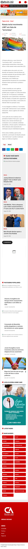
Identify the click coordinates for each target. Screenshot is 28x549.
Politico (5, 486)
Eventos (5, 457)
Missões (5, 474)
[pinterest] (16, 149)
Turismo (5, 495)
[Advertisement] (12, 269)
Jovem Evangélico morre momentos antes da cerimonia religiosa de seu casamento (13, 350)
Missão (17, 470)
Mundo (17, 474)
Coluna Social (18, 445)
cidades (17, 441)
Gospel (4, 462)
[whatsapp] (12, 149)
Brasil (11, 21)
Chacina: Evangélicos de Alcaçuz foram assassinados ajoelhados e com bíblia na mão (13, 301)
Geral (16, 457)
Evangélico (5, 453)
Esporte (17, 449)
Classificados (6, 445)
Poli (16, 478)
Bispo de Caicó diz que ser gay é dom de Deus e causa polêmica (13, 373)
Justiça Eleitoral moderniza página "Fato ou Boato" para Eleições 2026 (12, 179)
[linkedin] (21, 149)
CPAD (4, 449)
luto (4, 470)
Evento (17, 453)
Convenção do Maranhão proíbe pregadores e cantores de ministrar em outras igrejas (13, 326)
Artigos (4, 437)
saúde (4, 491)
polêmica (5, 478)
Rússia (5, 60)
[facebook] (4, 149)
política (17, 482)
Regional (17, 486)
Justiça (5, 466)
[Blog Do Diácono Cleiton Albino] (7, 3)
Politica (5, 482)
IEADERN (17, 462)
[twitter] (8, 149)
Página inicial (5, 21)
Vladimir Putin (12, 118)
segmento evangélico (20, 491)
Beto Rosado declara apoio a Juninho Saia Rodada (12, 232)
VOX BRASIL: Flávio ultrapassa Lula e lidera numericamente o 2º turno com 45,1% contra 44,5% (14, 206)
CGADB (4, 441)
